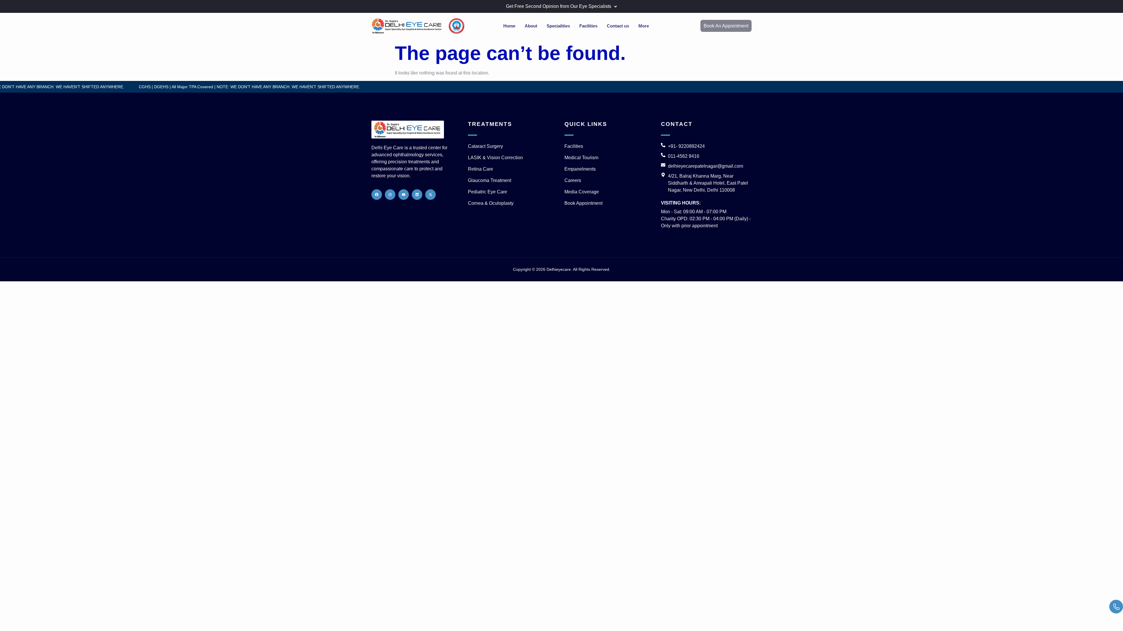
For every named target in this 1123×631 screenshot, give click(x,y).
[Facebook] (376, 194)
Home (509, 25)
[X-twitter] (430, 194)
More (643, 25)
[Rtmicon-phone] (1116, 606)
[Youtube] (403, 194)
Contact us (618, 25)
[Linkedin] (417, 194)
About (531, 25)
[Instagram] (390, 194)
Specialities (558, 25)
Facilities (588, 25)
